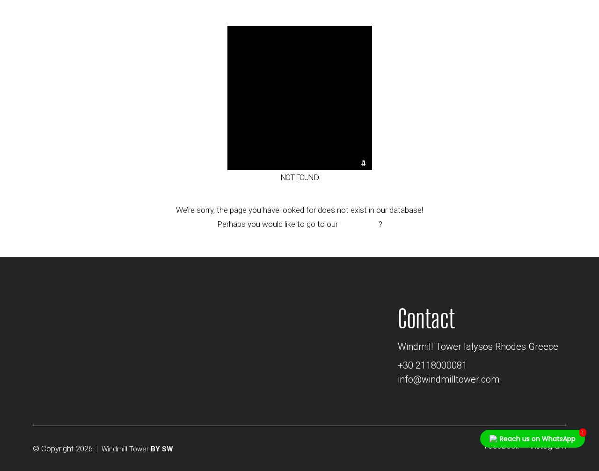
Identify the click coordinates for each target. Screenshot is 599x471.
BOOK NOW (495, 15)
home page (359, 224)
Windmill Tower (125, 449)
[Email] (380, 18)
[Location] (365, 18)
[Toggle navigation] (566, 20)
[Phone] (395, 18)
